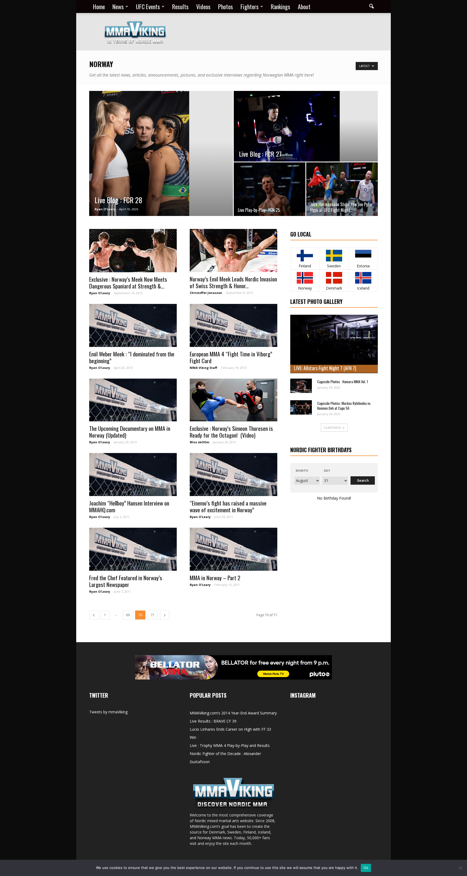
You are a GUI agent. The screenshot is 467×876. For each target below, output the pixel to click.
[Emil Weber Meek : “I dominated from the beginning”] (133, 325)
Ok (365, 867)
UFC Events (148, 6)
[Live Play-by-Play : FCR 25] (269, 189)
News (118, 6)
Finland (305, 265)
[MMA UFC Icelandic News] (363, 278)
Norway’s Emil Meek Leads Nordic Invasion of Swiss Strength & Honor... (233, 282)
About (304, 6)
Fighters (250, 6)
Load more (332, 427)
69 (128, 615)
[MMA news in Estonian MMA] (363, 255)
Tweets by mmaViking (108, 711)
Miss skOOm (199, 442)
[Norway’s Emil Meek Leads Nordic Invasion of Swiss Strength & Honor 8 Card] (233, 250)
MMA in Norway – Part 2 (215, 577)
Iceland (363, 288)
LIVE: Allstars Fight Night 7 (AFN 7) (325, 368)
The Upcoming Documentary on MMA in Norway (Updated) (129, 431)
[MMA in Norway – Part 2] (233, 549)
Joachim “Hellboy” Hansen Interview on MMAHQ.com (129, 506)
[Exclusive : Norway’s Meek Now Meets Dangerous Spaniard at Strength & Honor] (133, 250)
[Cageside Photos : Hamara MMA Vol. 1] (301, 386)
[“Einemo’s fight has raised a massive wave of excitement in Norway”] (233, 474)
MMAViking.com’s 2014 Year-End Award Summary (233, 713)
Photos (225, 6)
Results (180, 6)
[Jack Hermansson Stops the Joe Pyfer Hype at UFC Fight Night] (342, 189)
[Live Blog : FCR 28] (161, 153)
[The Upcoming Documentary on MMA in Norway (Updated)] (133, 400)
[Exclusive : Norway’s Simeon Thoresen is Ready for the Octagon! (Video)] (233, 400)
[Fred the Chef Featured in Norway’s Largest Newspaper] (133, 549)
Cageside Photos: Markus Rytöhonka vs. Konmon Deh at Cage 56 (344, 406)
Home (99, 6)
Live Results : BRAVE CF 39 (213, 721)
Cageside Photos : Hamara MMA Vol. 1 (342, 381)
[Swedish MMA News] (305, 255)
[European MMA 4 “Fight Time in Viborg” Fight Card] (233, 325)
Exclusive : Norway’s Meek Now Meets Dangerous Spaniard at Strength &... (128, 282)
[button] (371, 6)
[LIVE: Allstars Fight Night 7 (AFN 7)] (334, 344)
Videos (203, 6)
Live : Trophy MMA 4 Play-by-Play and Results (230, 745)
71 (153, 615)
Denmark (334, 288)
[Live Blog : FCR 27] (306, 126)
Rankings (280, 6)
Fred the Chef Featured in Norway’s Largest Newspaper (125, 581)
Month (302, 470)
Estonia (363, 265)
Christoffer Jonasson (206, 293)
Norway (305, 288)
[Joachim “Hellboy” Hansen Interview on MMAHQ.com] (133, 474)
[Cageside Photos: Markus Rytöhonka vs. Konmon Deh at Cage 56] (301, 407)
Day (327, 470)
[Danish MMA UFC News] (334, 278)
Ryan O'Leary (105, 209)
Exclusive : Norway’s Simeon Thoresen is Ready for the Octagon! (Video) (231, 431)
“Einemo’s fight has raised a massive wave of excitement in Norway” (228, 506)
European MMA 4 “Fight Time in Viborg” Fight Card (231, 357)
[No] (460, 868)
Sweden (334, 265)
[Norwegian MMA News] (305, 278)
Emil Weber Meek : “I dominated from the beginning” (131, 357)
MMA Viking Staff (203, 368)
